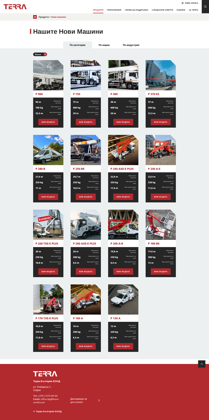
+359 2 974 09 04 (48, 395)
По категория (77, 44)
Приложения (114, 10)
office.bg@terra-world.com (46, 400)
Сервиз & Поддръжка (136, 10)
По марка (104, 44)
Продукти (98, 10)
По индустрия (131, 44)
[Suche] (205, 6)
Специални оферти (162, 10)
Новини (181, 10)
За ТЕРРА (193, 10)
